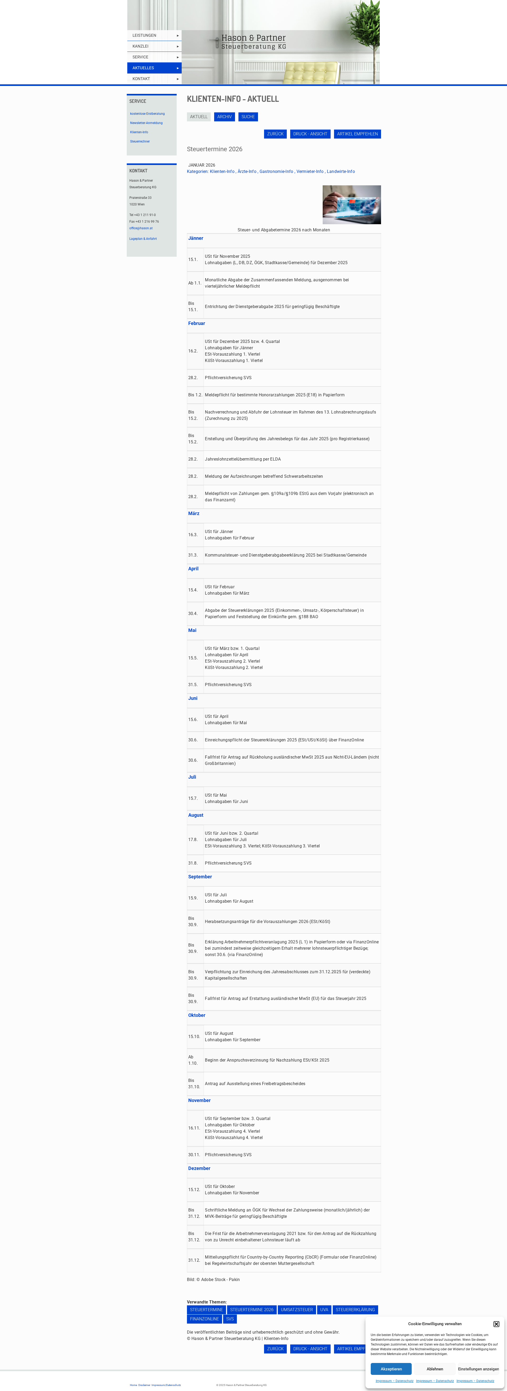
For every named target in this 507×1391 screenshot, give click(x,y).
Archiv (224, 116)
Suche (248, 116)
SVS (230, 1318)
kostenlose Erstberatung (147, 114)
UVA (324, 1309)
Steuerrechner (140, 141)
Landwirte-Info (341, 171)
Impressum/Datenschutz (166, 1385)
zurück (275, 133)
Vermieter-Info (310, 171)
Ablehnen (435, 1369)
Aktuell (199, 116)
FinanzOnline (204, 1318)
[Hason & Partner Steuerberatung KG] (253, 42)
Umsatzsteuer (297, 1309)
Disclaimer (144, 1385)
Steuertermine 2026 (252, 1309)
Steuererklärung (355, 1309)
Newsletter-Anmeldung (146, 123)
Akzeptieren (391, 1369)
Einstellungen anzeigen (478, 1369)
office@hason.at (141, 228)
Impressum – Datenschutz (395, 1381)
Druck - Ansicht (310, 133)
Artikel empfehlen (357, 133)
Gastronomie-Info (276, 171)
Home (133, 1385)
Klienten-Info (222, 171)
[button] (496, 1324)
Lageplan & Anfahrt (143, 239)
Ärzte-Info (247, 171)
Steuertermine (206, 1309)
